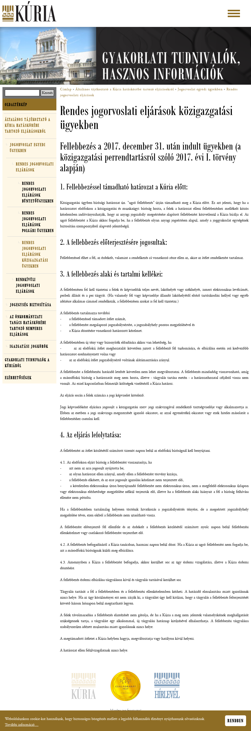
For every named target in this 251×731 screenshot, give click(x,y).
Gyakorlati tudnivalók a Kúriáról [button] (27, 362)
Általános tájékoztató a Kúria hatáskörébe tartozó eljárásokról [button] (27, 125)
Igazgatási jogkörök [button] (29, 346)
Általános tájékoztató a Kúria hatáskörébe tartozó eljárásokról (124, 89)
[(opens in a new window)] (125, 687)
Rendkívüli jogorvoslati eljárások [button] (28, 285)
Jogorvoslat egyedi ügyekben (200, 89)
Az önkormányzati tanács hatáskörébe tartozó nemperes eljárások (28, 325)
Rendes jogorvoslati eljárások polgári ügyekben (38, 221)
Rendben (235, 721)
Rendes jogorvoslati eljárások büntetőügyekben (38, 192)
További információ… (21, 724)
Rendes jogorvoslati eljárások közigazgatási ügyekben (35, 254)
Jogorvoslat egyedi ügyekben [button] (28, 147)
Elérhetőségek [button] (18, 377)
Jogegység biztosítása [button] (30, 304)
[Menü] (234, 13)
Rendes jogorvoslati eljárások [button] (35, 167)
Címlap (66, 89)
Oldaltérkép (16, 104)
